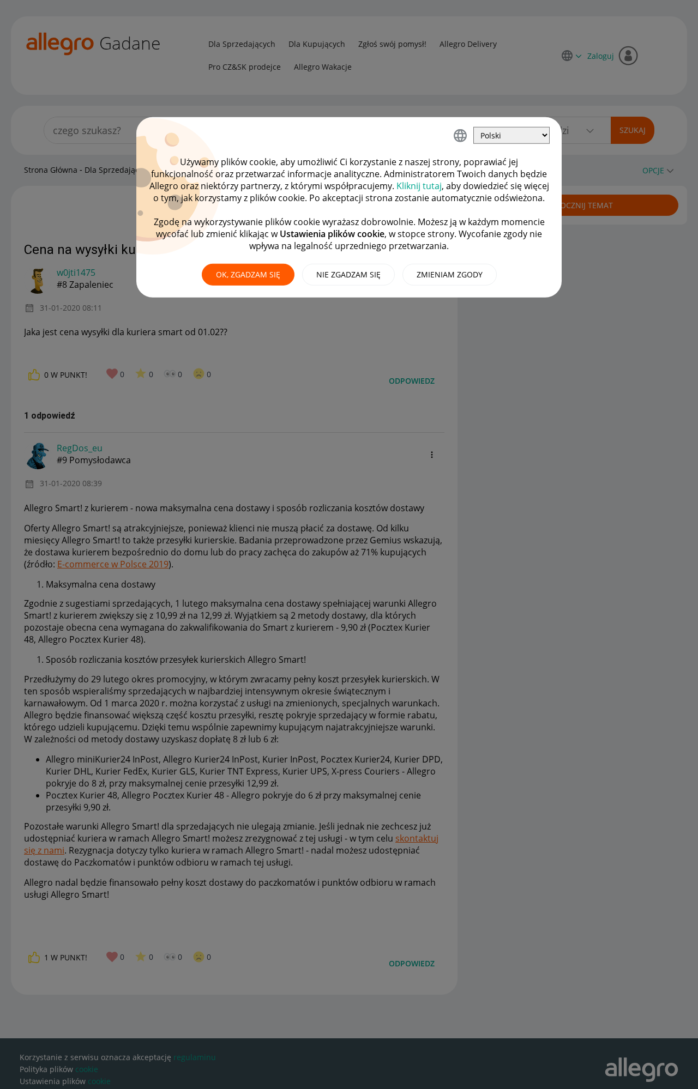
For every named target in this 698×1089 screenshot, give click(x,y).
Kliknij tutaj (419, 186)
